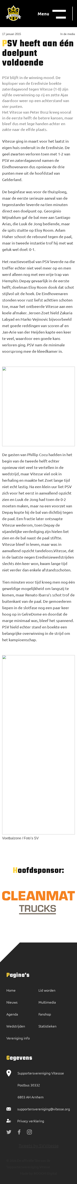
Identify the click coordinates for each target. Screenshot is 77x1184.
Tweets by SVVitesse (39, 1145)
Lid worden (46, 990)
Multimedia (47, 1002)
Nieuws (12, 1002)
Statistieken (47, 1026)
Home (11, 990)
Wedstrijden (15, 1026)
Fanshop (44, 1014)
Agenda (12, 1014)
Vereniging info (18, 1038)
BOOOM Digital (45, 1173)
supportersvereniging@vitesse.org (43, 1108)
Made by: (26, 1173)
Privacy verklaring (30, 1120)
